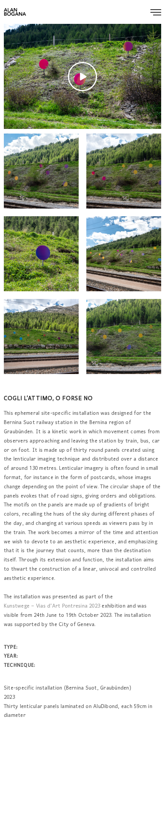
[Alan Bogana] (15, 12)
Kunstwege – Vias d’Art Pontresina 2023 (52, 606)
